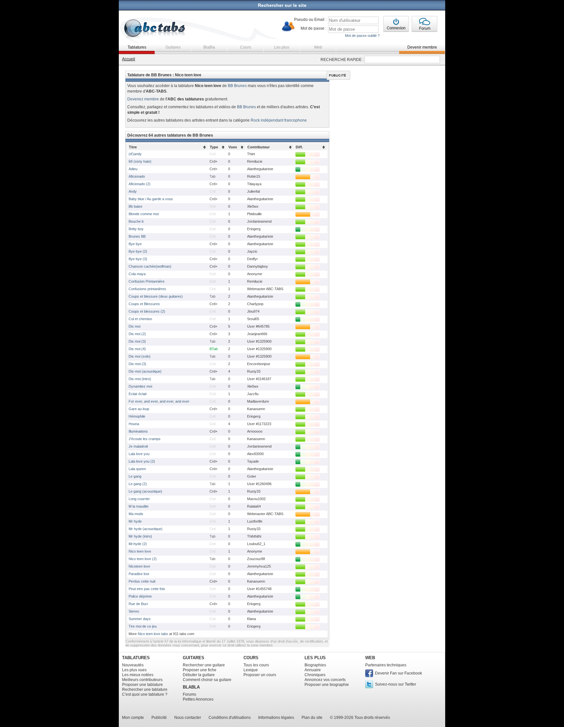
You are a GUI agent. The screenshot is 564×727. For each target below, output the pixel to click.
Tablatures (137, 47)
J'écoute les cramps (145, 439)
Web (318, 47)
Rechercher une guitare (204, 665)
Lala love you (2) (142, 461)
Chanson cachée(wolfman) (150, 266)
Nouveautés (133, 665)
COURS (250, 657)
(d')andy (135, 154)
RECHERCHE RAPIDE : (342, 59)
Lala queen (137, 469)
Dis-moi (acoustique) (145, 371)
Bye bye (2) (138, 251)
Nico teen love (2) (143, 559)
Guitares (172, 47)
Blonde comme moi (144, 214)
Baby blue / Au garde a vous (151, 199)
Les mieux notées (137, 675)
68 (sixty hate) (140, 161)
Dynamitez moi (140, 386)
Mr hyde (135, 521)
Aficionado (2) (139, 184)
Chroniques (315, 675)
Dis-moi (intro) (140, 379)
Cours (245, 47)
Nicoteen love (139, 566)
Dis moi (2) (137, 334)
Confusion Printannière (146, 281)
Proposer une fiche (199, 670)
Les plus (281, 47)
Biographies (315, 665)
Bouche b (136, 221)
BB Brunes (237, 85)
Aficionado (137, 176)
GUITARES (193, 657)
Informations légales (276, 717)
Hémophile (137, 416)
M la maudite (139, 506)
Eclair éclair (138, 394)
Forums (189, 694)
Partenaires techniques (385, 665)
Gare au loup (139, 409)
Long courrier (139, 499)
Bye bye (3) (138, 259)
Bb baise (135, 206)
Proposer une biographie (327, 684)
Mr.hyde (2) (138, 544)
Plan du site (312, 717)
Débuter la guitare (199, 675)
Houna (134, 424)
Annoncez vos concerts (325, 679)
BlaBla (209, 47)
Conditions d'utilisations (230, 717)
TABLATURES (136, 657)
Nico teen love (140, 551)
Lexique (250, 670)
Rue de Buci (138, 604)
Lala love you (139, 454)
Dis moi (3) (137, 341)
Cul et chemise (140, 319)
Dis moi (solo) (139, 356)
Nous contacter (187, 717)
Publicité (159, 717)
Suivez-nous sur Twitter (395, 684)
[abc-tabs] (154, 29)
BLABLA (191, 687)
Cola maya (137, 274)
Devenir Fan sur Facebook (398, 673)
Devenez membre (143, 99)
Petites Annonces (198, 699)
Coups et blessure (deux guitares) (156, 296)
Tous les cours (256, 665)
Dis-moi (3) (137, 364)
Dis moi (134, 326)
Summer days (140, 619)
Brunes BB (137, 236)
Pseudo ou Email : (310, 19)
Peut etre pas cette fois (147, 589)
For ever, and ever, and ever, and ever (159, 401)
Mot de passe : (313, 28)
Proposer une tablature (142, 684)
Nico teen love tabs (153, 634)
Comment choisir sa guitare (207, 679)
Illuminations (138, 431)
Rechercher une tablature (144, 689)
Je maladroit (138, 446)
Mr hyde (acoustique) (146, 529)
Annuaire (313, 670)
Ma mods (136, 514)
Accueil (128, 59)
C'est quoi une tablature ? (144, 694)
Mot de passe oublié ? (362, 35)
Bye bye (135, 244)
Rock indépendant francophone (279, 120)
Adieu (133, 169)
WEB (370, 657)
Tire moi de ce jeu (143, 626)
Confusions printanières (147, 289)
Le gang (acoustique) (145, 491)
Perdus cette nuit (142, 581)
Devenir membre (422, 47)
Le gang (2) (138, 484)
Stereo (134, 611)
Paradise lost (139, 574)
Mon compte (133, 717)
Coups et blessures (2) (147, 311)
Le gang (135, 476)
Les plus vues (134, 670)
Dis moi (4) (137, 349)
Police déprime (140, 596)
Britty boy (136, 229)
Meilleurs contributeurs (142, 679)
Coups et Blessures (144, 304)
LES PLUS (315, 657)
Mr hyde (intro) (140, 536)
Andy (133, 191)
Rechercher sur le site (282, 5)
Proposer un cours (259, 675)
